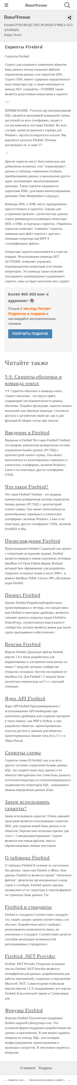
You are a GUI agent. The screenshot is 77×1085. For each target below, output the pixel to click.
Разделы (45, 1068)
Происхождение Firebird (32, 540)
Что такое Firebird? (26, 486)
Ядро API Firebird (25, 698)
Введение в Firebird (27, 432)
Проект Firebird (22, 595)
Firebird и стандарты (28, 906)
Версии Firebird (23, 644)
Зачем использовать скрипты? (48, 1080)
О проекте (28, 1068)
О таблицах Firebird (27, 857)
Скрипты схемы (23, 752)
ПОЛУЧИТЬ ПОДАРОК (30, 333)
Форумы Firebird (24, 1010)
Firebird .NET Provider (30, 956)
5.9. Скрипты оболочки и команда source (33, 379)
